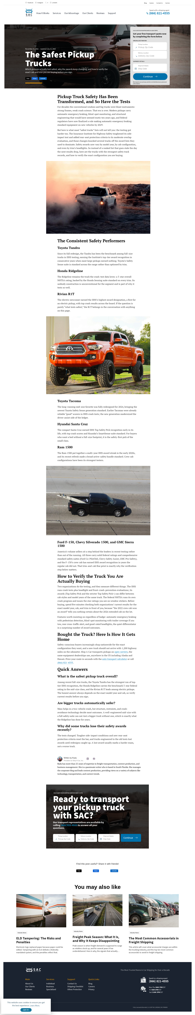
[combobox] (151, 68)
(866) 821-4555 (159, 13)
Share (34, 78)
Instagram (40, 2)
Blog (145, 3)
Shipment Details (143, 66)
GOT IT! (26, 1010)
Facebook (30, 2)
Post (28, 78)
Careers (151, 3)
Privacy (91, 989)
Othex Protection (74, 989)
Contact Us (159, 3)
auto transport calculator (114, 659)
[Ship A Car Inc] (29, 13)
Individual (50, 983)
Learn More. (35, 1005)
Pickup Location (143, 44)
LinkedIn (54, 2)
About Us (29, 983)
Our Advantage (71, 13)
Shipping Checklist (75, 986)
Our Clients (87, 13)
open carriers (121, 651)
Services (57, 13)
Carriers (167, 3)
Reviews (100, 13)
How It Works (42, 13)
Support (112, 13)
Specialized (51, 989)
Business (50, 986)
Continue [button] (148, 76)
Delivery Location (143, 53)
